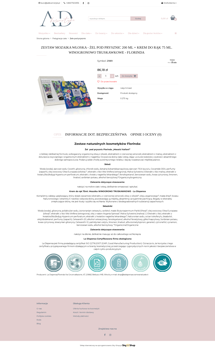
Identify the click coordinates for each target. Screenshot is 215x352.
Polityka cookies (44, 316)
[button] (42, 303)
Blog (39, 323)
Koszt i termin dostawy (83, 312)
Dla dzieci (133, 33)
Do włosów (117, 33)
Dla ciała (85, 33)
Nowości (73, 33)
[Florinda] (172, 61)
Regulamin (41, 312)
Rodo (39, 320)
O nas (39, 309)
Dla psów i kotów (152, 33)
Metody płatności (81, 316)
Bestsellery (59, 33)
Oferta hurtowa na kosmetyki (86, 309)
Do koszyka (127, 76)
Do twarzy (100, 33)
